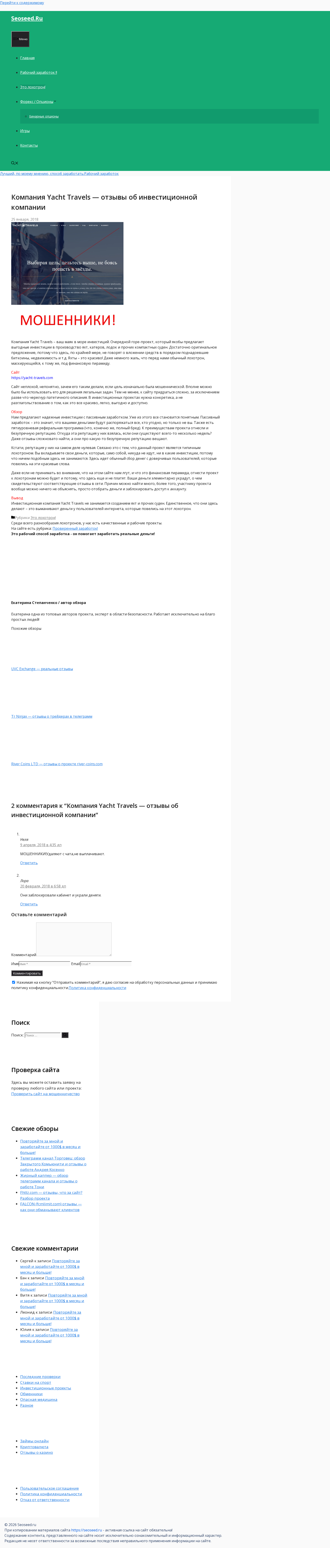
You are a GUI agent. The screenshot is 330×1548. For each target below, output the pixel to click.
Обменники (31, 1393)
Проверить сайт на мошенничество (45, 1093)
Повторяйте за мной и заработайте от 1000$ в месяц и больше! (50, 1146)
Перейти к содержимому (22, 2)
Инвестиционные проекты (45, 1388)
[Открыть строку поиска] (14, 163)
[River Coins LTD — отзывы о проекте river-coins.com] (34, 758)
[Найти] (65, 1035)
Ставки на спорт (35, 1382)
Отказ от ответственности (45, 1499)
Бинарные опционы (44, 116)
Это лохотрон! (32, 87)
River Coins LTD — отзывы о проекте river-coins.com (57, 763)
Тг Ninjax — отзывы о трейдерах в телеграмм (51, 716)
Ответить (29, 862)
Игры (25, 130)
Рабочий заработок (101, 173)
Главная (27, 57)
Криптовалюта (34, 1446)
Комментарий (23, 954)
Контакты (29, 145)
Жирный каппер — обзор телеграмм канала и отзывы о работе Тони (48, 1181)
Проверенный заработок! (75, 528)
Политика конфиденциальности (97, 987)
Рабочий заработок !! (38, 72)
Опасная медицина (38, 1399)
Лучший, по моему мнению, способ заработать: (42, 173)
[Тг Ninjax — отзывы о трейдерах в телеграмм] (34, 711)
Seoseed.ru (27, 18)
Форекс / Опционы (36, 101)
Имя (15, 963)
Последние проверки (40, 1376)
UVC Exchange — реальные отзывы (42, 668)
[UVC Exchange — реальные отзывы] (34, 663)
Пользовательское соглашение (49, 1488)
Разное (26, 1405)
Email (75, 963)
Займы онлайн (34, 1440)
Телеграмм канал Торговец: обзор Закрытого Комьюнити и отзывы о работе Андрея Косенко (53, 1164)
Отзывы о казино (36, 1452)
